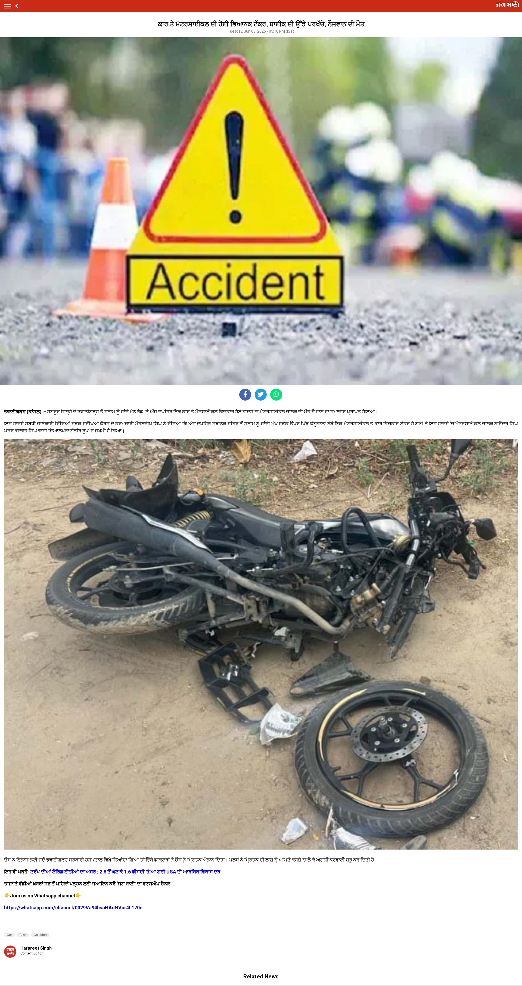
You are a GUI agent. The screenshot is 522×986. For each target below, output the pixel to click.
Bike (23, 935)
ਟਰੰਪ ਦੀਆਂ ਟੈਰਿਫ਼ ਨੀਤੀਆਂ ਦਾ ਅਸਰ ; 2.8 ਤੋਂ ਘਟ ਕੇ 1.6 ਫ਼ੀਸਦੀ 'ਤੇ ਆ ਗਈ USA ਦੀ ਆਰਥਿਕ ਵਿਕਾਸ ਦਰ (125, 872)
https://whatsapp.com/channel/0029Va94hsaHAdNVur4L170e (73, 907)
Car (9, 935)
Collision (40, 935)
